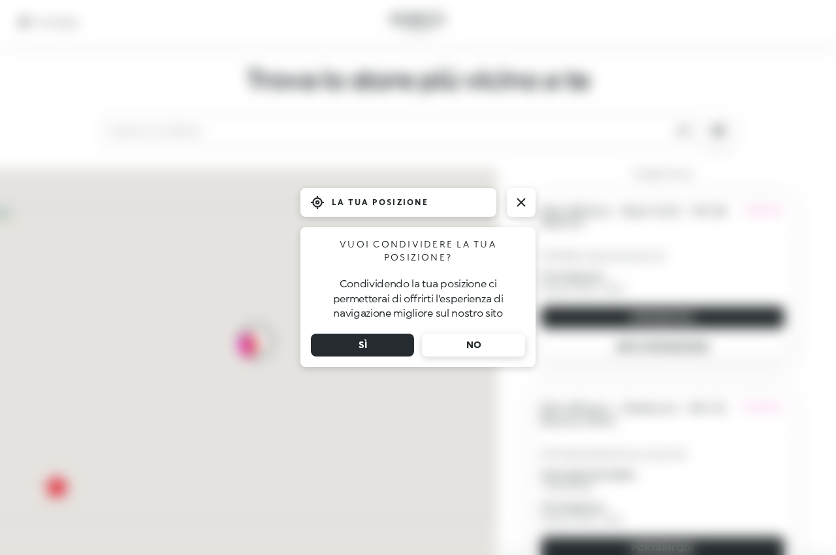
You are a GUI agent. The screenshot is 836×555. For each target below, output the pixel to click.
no (473, 344)
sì (363, 344)
